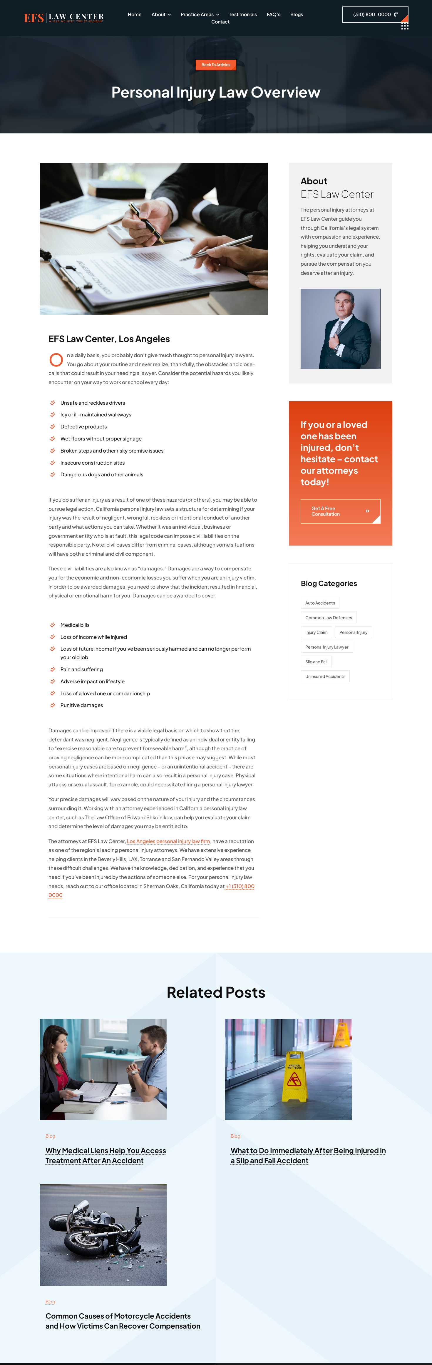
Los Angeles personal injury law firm (168, 841)
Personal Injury (353, 632)
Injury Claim (316, 632)
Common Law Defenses (328, 617)
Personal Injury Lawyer (327, 646)
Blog (50, 1135)
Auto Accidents (320, 602)
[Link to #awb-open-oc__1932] (404, 26)
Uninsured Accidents (325, 676)
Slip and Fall (316, 661)
